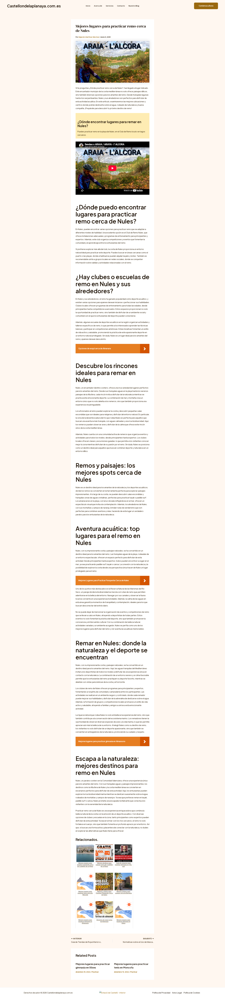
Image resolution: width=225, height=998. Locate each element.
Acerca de (98, 6)
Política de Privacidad (161, 992)
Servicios (109, 6)
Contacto (121, 6)
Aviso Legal (177, 992)
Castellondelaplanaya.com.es (34, 6)
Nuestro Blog (134, 6)
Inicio (88, 6)
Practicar (95, 972)
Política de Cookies (192, 992)
